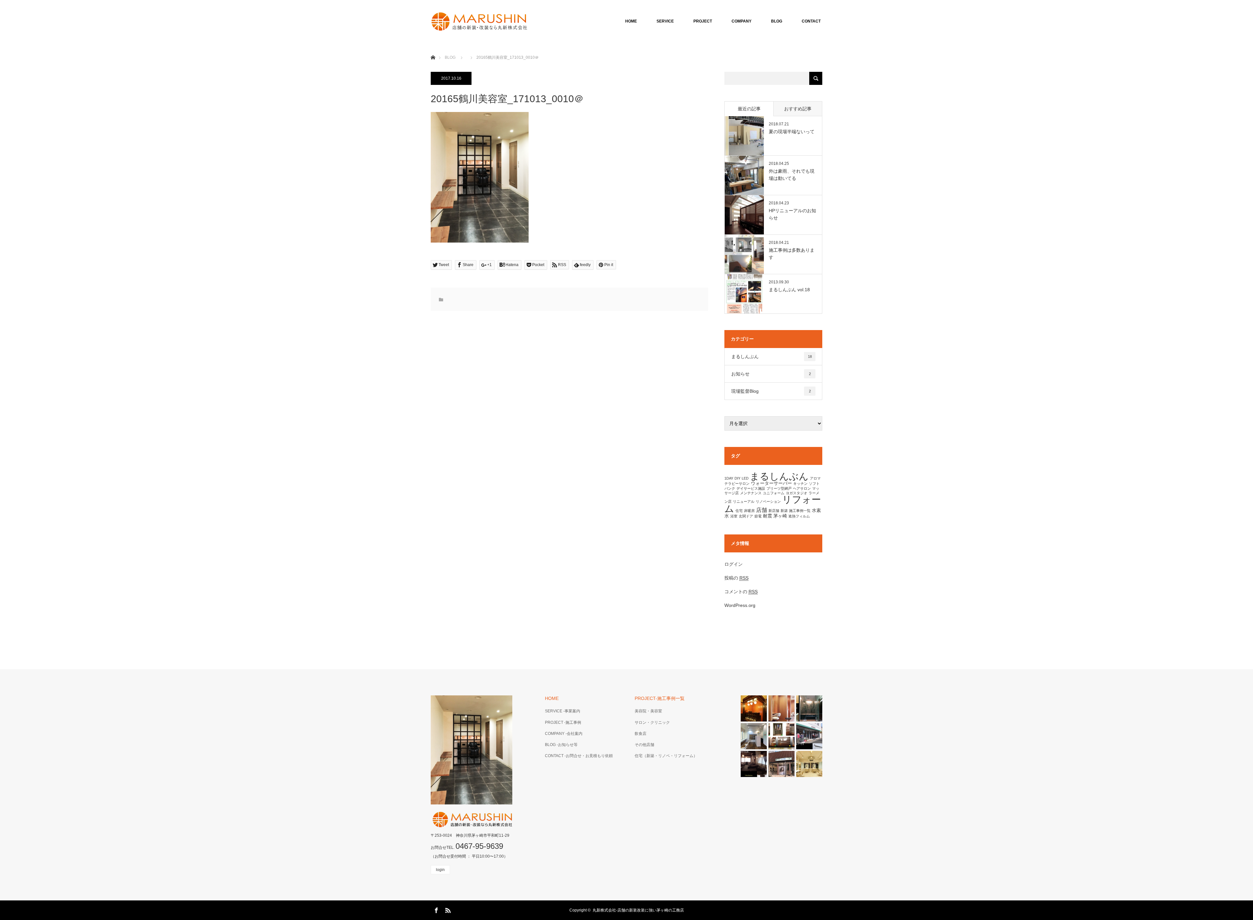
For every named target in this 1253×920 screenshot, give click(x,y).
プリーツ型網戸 (779, 488)
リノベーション (768, 501)
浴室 (733, 516)
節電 (758, 516)
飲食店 (640, 733)
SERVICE (665, 21)
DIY (737, 478)
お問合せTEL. (467, 847)
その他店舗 (644, 744)
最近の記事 (749, 108)
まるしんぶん (771, 356)
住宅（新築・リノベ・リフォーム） (666, 755)
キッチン (800, 483)
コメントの (741, 591)
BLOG (776, 21)
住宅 (739, 511)
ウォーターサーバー (771, 483)
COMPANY (741, 21)
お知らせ (771, 373)
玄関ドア (746, 516)
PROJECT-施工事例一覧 (660, 698)
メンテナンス (751, 493)
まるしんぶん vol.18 (789, 289)
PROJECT (702, 21)
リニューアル (743, 501)
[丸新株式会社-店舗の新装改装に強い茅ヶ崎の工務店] (528, 21)
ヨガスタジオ (796, 493)
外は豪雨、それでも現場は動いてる (791, 174)
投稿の (736, 577)
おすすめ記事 (798, 108)
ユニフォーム (773, 493)
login (440, 869)
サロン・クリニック (652, 722)
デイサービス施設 (750, 488)
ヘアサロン (802, 488)
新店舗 (773, 511)
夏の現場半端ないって (791, 131)
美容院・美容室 (648, 711)
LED (745, 478)
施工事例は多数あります (791, 253)
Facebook (436, 909)
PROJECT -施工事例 (563, 722)
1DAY (728, 478)
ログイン (733, 564)
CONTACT (811, 21)
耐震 (767, 515)
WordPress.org (739, 605)
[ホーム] (433, 49)
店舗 (761, 510)
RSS (447, 909)
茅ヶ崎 (780, 515)
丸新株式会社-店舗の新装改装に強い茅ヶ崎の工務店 (638, 910)
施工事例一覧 (800, 511)
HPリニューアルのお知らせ (792, 214)
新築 (784, 511)
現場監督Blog (771, 391)
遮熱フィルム (799, 516)
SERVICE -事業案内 (562, 711)
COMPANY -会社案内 (563, 733)
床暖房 (749, 511)
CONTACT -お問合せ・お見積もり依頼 (579, 755)
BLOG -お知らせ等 (561, 744)
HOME (631, 21)
